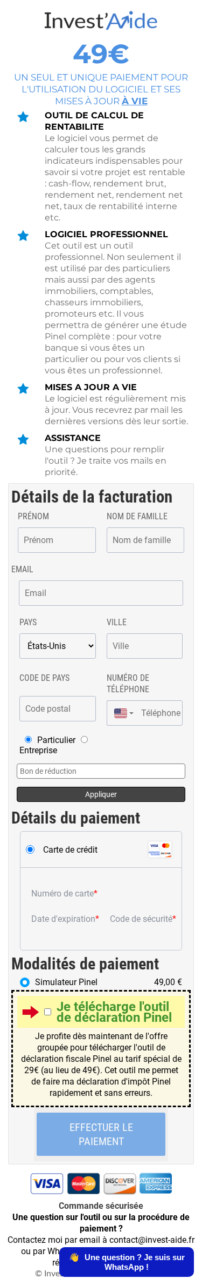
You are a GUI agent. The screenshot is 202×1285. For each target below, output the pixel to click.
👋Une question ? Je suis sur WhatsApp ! (127, 1262)
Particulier (56, 740)
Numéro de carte (62, 893)
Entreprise (38, 750)
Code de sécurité (141, 919)
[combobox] (121, 713)
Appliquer (101, 794)
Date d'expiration (63, 919)
